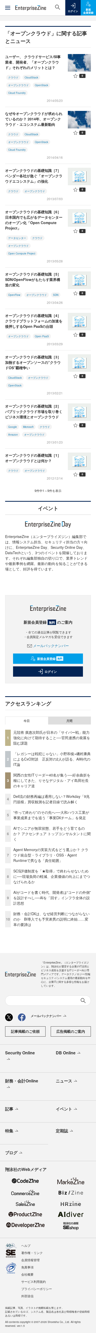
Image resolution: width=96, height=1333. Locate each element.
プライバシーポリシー (36, 1288)
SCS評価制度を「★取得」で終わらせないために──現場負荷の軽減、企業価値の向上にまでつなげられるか (51, 876)
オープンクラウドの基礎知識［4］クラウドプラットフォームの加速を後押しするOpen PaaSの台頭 (33, 321)
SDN (55, 295)
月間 (69, 720)
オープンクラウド (18, 85)
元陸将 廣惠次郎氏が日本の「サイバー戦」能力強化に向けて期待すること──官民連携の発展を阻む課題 (51, 738)
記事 (9, 1109)
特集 (9, 1131)
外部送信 (27, 1296)
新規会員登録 (49, 658)
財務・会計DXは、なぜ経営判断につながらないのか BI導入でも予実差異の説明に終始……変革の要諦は (51, 919)
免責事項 (27, 1267)
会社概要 (27, 1274)
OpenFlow (14, 295)
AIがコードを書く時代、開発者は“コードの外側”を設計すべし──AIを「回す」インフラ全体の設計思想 (52, 898)
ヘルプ (25, 1245)
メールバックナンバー (51, 645)
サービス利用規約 (33, 1281)
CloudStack (31, 77)
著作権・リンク (32, 1252)
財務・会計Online (21, 1081)
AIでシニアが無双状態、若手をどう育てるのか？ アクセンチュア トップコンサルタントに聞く (52, 834)
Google (12, 427)
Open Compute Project (21, 253)
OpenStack (41, 85)
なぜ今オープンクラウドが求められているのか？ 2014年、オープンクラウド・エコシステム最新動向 (33, 119)
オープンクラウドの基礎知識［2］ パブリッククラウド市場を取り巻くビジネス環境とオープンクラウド (33, 411)
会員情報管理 (30, 1260)
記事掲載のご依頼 (25, 1031)
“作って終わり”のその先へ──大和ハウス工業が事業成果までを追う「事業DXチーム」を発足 (51, 815)
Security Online (20, 1053)
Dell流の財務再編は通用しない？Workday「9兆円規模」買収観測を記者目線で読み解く (51, 799)
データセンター (17, 238)
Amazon (13, 434)
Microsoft (28, 427)
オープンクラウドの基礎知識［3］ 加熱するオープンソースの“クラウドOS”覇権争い (33, 362)
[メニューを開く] (7, 7)
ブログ (11, 1152)
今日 (27, 720)
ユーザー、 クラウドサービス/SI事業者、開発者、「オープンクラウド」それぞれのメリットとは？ (33, 62)
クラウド (13, 77)
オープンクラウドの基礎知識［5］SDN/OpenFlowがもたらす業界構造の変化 (33, 279)
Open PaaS (42, 336)
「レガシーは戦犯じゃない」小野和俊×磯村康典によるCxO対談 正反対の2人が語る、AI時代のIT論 (52, 759)
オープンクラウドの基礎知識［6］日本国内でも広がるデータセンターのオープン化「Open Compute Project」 (33, 220)
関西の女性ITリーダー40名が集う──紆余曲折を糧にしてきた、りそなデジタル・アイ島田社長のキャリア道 (51, 780)
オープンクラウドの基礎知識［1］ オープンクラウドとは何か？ (33, 458)
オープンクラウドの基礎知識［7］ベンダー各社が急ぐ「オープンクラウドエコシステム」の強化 (33, 176)
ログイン (51, 671)
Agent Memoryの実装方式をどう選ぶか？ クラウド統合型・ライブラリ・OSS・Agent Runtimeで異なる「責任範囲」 (50, 855)
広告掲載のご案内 (70, 1031)
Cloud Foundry (17, 93)
